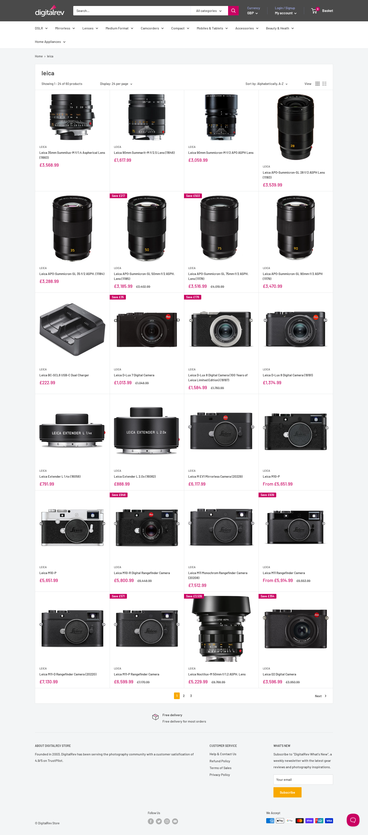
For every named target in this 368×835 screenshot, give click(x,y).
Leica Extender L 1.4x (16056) (59, 476)
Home (39, 56)
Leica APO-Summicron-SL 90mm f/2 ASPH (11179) (293, 276)
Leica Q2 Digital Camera (279, 674)
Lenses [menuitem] (87, 28)
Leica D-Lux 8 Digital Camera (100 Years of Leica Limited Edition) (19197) (218, 377)
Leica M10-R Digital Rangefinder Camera (142, 573)
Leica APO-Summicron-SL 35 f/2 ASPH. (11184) (71, 274)
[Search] (233, 10)
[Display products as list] (324, 84)
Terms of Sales (220, 768)
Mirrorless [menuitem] (62, 28)
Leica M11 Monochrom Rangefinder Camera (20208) (217, 575)
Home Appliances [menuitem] (48, 41)
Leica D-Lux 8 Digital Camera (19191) (288, 375)
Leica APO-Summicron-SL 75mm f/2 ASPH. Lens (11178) (218, 276)
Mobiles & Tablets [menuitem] (210, 28)
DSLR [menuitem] (39, 28)
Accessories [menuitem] (244, 28)
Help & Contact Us (223, 754)
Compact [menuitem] (178, 28)
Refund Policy (220, 761)
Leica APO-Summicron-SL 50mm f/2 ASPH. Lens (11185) (144, 276)
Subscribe (287, 792)
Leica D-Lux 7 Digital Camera (134, 375)
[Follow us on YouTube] (175, 821)
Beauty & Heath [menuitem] (277, 28)
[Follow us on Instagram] (167, 821)
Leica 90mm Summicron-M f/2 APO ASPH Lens (220, 152)
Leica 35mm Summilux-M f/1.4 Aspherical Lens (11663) (72, 155)
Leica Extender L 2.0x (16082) (135, 476)
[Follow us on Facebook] (151, 821)
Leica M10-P (271, 476)
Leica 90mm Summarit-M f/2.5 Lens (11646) (144, 152)
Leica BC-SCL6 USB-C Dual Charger (64, 375)
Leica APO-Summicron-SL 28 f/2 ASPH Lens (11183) (294, 174)
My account (284, 13)
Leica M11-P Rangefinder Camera (136, 674)
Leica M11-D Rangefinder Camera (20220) (67, 674)
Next (318, 696)
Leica (43, 146)
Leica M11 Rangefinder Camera (284, 573)
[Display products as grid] (317, 84)
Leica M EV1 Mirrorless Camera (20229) (215, 476)
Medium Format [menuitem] (117, 28)
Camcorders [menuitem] (150, 28)
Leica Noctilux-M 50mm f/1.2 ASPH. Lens (217, 674)
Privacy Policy (220, 774)
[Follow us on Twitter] (159, 821)
